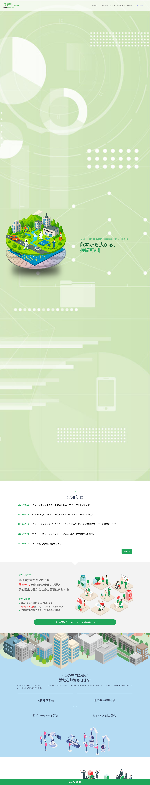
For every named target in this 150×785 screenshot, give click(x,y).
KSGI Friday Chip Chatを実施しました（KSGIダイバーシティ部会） (63, 514)
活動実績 (130, 5)
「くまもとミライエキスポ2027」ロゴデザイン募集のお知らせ (61, 504)
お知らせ (95, 5)
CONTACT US (75, 782)
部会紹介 (120, 5)
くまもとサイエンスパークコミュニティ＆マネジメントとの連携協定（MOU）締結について (74, 524)
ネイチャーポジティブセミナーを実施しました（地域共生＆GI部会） (63, 533)
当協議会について (107, 5)
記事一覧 (127, 551)
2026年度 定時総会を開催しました (48, 543)
